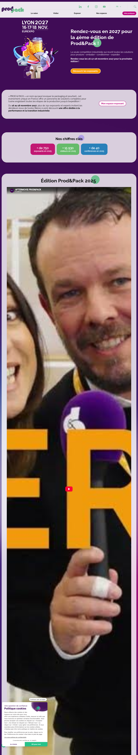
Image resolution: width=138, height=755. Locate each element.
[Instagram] (96, 6)
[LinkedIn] (80, 6)
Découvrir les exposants (85, 71)
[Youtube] (104, 7)
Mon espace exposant (112, 103)
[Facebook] (88, 6)
